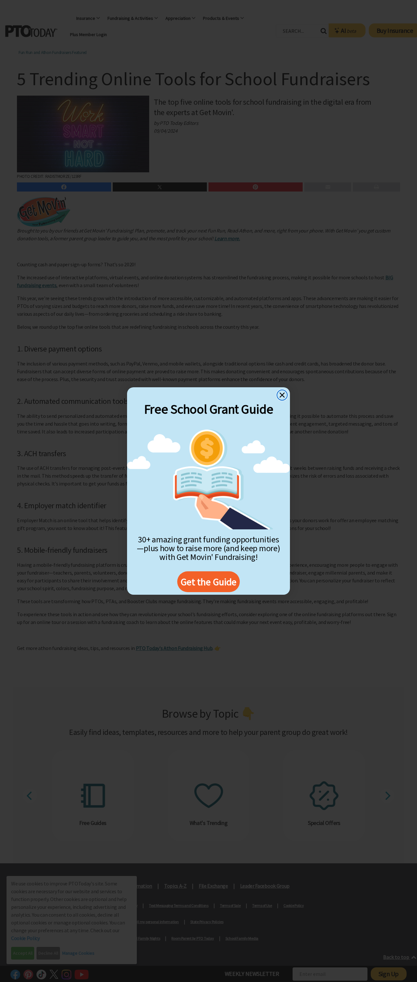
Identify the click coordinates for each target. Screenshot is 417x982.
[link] (208, 480)
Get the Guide (208, 582)
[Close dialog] (282, 395)
